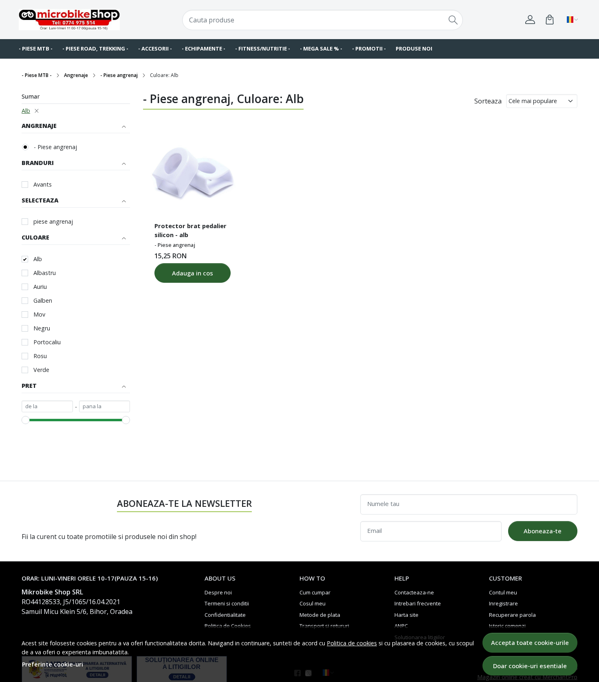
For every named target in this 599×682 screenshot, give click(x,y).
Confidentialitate (225, 614)
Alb (26, 110)
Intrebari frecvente (417, 603)
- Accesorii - (155, 48)
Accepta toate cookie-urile (530, 642)
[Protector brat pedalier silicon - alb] (192, 172)
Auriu (40, 286)
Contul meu (503, 592)
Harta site (406, 614)
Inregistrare (503, 603)
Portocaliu (47, 342)
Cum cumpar (315, 592)
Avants (42, 184)
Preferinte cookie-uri (52, 664)
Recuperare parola (512, 614)
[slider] (26, 420)
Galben (42, 300)
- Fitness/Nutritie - (262, 48)
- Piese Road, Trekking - (95, 48)
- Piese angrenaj (119, 75)
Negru (41, 328)
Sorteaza (488, 101)
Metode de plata (320, 614)
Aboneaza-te (543, 531)
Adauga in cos (192, 273)
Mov (39, 314)
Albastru (44, 273)
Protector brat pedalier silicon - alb (190, 230)
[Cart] (550, 19)
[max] (104, 406)
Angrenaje (76, 75)
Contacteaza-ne (414, 592)
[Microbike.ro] (69, 20)
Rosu (40, 356)
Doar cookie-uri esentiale (530, 666)
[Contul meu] (530, 19)
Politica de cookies (352, 643)
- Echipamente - (203, 48)
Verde (41, 370)
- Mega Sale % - (321, 48)
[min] (47, 406)
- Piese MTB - (36, 48)
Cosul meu (313, 603)
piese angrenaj (53, 221)
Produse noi (414, 48)
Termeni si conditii (227, 603)
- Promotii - (369, 48)
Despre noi (218, 592)
